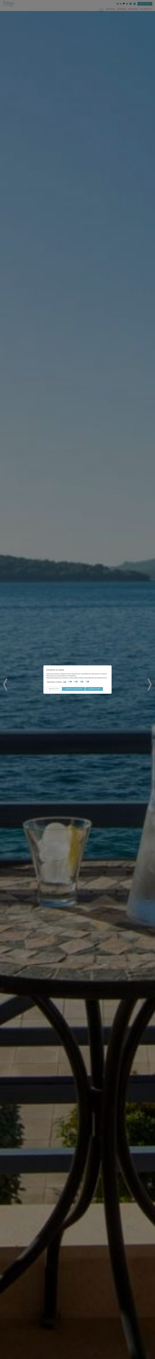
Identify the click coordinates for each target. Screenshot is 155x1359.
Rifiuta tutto (54, 689)
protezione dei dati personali (97, 678)
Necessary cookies (54, 682)
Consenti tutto (94, 689)
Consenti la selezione (73, 689)
